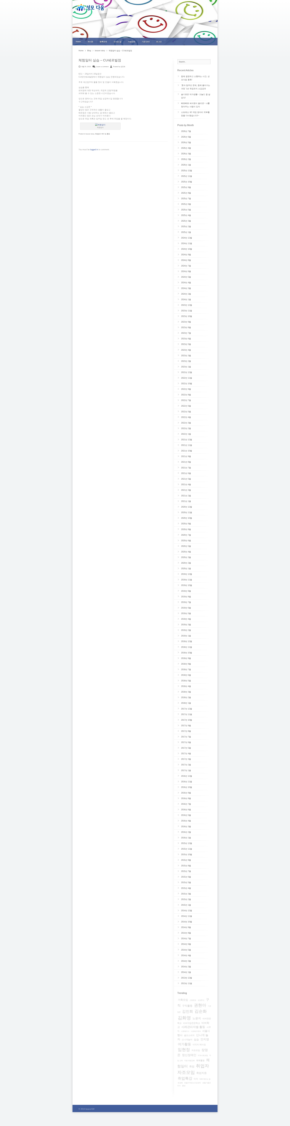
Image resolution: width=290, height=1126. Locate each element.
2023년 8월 (186, 327)
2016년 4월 (186, 821)
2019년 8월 (186, 596)
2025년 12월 (186, 170)
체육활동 (200, 1060)
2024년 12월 (186, 238)
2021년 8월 (186, 462)
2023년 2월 (186, 361)
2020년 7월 (186, 535)
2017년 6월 (186, 742)
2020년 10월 (186, 518)
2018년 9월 (186, 658)
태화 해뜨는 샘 (205, 1079)
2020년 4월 (186, 552)
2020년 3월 (186, 557)
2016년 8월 (186, 798)
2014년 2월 (186, 966)
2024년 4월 (186, 282)
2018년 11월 (186, 647)
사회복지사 (185, 1031)
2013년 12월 (186, 978)
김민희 (187, 1011)
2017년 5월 (186, 748)
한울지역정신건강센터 (192, 1083)
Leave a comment (102, 66)
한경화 (180, 1083)
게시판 (90, 42)
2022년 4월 (186, 417)
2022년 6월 (186, 406)
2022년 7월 (186, 400)
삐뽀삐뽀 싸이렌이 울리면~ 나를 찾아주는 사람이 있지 (195, 105)
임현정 (184, 1049)
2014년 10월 (186, 922)
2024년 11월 (186, 243)
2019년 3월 (186, 624)
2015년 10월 (186, 854)
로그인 (159, 42)
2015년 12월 (186, 843)
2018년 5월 (186, 681)
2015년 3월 (186, 894)
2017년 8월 (186, 731)
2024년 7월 (186, 266)
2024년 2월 (186, 294)
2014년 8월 (186, 933)
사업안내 (131, 42)
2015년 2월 (186, 899)
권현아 (200, 1005)
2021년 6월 (186, 473)
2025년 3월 (186, 221)
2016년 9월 (186, 793)
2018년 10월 (186, 653)
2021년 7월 (186, 468)
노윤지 (196, 1018)
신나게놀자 (187, 1039)
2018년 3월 (186, 692)
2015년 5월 (186, 882)
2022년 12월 (186, 372)
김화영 (184, 1017)
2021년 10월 (186, 451)
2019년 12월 (186, 574)
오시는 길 (117, 42)
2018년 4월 (186, 686)
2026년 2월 (186, 159)
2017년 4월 (186, 753)
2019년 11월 (186, 580)
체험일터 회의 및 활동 (102, 134)
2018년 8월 (186, 664)
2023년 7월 (186, 333)
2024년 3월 (186, 288)
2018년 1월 (186, 703)
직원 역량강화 (189, 1060)
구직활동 (187, 1005)
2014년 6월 (186, 944)
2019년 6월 (186, 608)
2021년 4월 (186, 484)
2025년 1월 (186, 232)
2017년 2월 (186, 765)
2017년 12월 (186, 709)
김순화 (201, 1011)
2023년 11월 (186, 311)
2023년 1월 (186, 367)
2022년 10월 (186, 383)
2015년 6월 (186, 877)
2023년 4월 (186, 350)
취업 (191, 1066)
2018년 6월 (186, 675)
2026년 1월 (186, 165)
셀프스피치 (189, 1035)
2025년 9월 (186, 187)
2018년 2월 (186, 697)
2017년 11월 (186, 714)
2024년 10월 (186, 249)
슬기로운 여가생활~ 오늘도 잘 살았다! (195, 96)
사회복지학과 (196, 1031)
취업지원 (201, 1073)
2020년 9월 (186, 523)
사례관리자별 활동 (193, 1027)
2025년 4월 (186, 215)
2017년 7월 (186, 737)
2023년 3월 (186, 355)
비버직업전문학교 (191, 1023)
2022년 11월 (186, 378)
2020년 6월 (186, 540)
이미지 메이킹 (199, 1044)
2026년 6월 (186, 137)
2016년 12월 (186, 776)
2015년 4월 (186, 888)
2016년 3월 (186, 826)
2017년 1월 (186, 770)
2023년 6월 (186, 338)
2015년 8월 (186, 866)
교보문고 (201, 1000)
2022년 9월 (186, 389)
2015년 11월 (186, 849)
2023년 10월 (186, 316)
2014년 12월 (186, 910)
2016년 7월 (186, 804)
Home (78, 42)
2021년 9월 (186, 456)
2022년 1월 (186, 434)
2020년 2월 (186, 563)
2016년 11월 (186, 781)
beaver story (100, 51)
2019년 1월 (186, 636)
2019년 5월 (186, 613)
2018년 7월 (186, 669)
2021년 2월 (186, 496)
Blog (89, 51)
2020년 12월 (186, 507)
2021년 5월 (186, 479)
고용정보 (193, 1000)
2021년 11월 (186, 445)
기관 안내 (146, 42)
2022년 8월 (186, 395)
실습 (196, 1039)
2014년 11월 (186, 916)
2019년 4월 (186, 619)
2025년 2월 (186, 226)
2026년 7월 (186, 131)
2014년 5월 (186, 950)
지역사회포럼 (203, 1055)
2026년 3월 (186, 154)
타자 (196, 1079)
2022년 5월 (186, 411)
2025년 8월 (186, 193)
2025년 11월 (186, 176)
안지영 (204, 1039)
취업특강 (185, 1078)
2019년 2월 (186, 630)
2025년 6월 (186, 204)
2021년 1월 (186, 501)
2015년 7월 (186, 871)
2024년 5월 (186, 277)
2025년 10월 (186, 182)
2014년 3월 (186, 961)
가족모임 (183, 999)
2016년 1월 (186, 838)
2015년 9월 (186, 860)
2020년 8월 (186, 529)
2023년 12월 (186, 305)
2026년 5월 (186, 142)
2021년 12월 (186, 439)
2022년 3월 (186, 423)
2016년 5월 (186, 815)
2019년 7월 (186, 602)
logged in (94, 149)
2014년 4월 (186, 955)
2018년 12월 (186, 641)
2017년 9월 (186, 725)
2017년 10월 (186, 720)
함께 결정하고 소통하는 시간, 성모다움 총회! (195, 78)
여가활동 (184, 1044)
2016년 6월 (186, 809)
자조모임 (196, 1050)
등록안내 (103, 42)
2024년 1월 (186, 299)
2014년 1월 (186, 972)
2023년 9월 (186, 322)
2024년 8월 (186, 260)
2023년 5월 (186, 344)
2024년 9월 (186, 254)
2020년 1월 (186, 568)
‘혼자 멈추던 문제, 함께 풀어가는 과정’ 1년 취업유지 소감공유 (195, 87)
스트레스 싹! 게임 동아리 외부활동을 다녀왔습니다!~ (195, 114)
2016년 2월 (186, 832)
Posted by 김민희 (119, 66)
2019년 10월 (186, 585)
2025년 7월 (186, 198)
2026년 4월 (186, 148)
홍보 (183, 1086)
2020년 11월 (186, 512)
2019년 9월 (186, 591)
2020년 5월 (186, 546)
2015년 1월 (186, 905)
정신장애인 (189, 1055)
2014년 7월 (186, 938)
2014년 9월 (186, 927)
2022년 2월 (186, 428)
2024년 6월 (186, 271)
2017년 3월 (186, 759)
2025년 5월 (186, 210)
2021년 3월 (186, 490)
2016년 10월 (186, 787)
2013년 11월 (186, 983)
